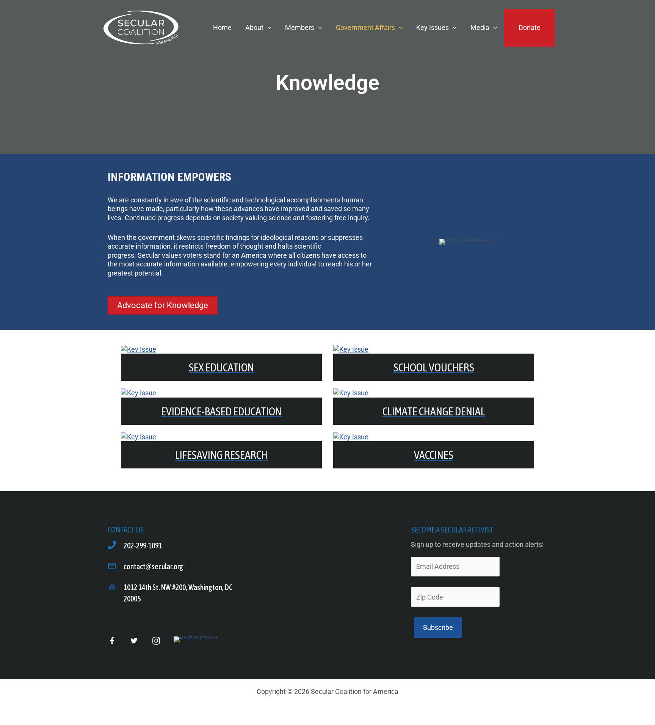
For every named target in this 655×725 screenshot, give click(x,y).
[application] (267, 27)
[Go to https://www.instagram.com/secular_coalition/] (156, 641)
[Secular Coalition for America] (140, 27)
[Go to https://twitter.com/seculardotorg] (134, 641)
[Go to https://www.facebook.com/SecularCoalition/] (112, 641)
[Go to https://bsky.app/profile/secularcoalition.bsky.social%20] (195, 639)
